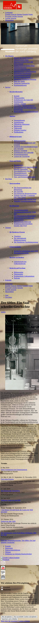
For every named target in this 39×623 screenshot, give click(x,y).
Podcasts (17, 278)
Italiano (19, 14)
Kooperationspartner (21, 154)
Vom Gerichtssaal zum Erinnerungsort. (14, 470)
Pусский (8, 16)
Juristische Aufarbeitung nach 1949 (26, 251)
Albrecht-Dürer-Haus (21, 60)
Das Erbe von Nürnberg (17, 257)
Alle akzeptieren (7, 617)
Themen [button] (8, 228)
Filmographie (18, 274)
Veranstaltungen (19, 120)
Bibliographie (18, 272)
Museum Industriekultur (22, 70)
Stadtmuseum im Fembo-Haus (24, 66)
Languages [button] (9, 12)
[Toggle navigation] (2, 9)
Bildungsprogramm (16, 136)
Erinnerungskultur (15, 247)
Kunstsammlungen (20, 85)
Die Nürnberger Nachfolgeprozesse (26, 242)
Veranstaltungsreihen (21, 210)
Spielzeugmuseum (20, 68)
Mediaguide (18, 126)
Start (6, 295)
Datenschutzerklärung (12, 550)
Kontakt (16, 96)
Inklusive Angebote (20, 150)
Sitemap (8, 552)
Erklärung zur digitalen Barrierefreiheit (18, 554)
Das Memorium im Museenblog (25, 216)
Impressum (9, 548)
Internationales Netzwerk (22, 222)
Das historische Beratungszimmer (25, 193)
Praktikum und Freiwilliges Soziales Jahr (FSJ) (23, 225)
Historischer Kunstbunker (22, 73)
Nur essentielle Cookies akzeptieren (25, 617)
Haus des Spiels (19, 81)
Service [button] (7, 87)
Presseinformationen (21, 175)
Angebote (12, 116)
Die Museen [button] (9, 56)
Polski (30, 14)
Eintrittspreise (18, 102)
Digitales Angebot (20, 130)
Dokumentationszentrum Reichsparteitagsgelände (22, 76)
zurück (3, 312)
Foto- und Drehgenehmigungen (24, 177)
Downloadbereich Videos (22, 171)
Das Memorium (14, 206)
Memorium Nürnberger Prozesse (25, 79)
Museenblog (9, 20)
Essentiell (6, 587)
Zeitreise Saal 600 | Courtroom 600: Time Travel (24, 196)
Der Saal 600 (18, 191)
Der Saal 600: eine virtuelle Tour (25, 199)
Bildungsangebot (19, 141)
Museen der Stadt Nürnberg (23, 58)
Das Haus (8, 297)
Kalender (8, 280)
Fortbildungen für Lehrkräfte (23, 152)
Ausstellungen (19, 122)
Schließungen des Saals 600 (23, 100)
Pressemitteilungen (20, 173)
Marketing (7, 590)
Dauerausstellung (15, 183)
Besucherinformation (16, 91)
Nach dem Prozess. (7, 479)
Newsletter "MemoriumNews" (24, 106)
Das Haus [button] (8, 179)
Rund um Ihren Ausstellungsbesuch (26, 111)
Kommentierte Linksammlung (24, 276)
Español (25, 14)
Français (14, 14)
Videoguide (18, 128)
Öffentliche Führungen (21, 124)
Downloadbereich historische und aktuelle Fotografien (25, 168)
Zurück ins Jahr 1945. (8, 521)
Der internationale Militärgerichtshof (20, 239)
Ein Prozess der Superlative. (10, 491)
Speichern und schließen (9, 619)
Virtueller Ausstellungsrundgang (25, 201)
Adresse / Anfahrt (20, 104)
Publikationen (18, 132)
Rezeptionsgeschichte (21, 253)
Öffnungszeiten (19, 98)
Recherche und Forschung (17, 268)
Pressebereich (18, 165)
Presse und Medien (15, 161)
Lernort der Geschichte (22, 156)
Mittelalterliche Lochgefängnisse (25, 71)
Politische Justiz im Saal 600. (11, 500)
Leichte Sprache (17, 16)
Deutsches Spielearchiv (22, 83)
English (7, 14)
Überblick (17, 236)
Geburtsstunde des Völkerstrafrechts (20, 263)
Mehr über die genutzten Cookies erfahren (15, 621)
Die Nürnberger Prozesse (17, 232)
